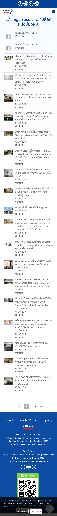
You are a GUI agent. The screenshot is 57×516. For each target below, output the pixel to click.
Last (40, 406)
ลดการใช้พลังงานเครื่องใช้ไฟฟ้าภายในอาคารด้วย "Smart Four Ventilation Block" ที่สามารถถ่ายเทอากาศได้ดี (33, 116)
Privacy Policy (33, 503)
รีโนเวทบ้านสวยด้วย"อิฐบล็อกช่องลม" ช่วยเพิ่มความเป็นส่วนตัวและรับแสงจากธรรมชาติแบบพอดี (34, 245)
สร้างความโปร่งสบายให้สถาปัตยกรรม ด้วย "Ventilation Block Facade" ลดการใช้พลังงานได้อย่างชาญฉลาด (33, 78)
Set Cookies (21, 511)
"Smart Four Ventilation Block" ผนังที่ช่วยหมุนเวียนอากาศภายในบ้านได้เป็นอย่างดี (33, 173)
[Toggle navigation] (53, 12)
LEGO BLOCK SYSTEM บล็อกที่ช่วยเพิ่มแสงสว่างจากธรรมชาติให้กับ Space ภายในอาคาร (33, 264)
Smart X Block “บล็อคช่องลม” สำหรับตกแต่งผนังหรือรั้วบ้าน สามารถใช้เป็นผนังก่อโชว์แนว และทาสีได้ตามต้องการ (34, 154)
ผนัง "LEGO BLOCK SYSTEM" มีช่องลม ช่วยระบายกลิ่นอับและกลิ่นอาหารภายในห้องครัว (33, 380)
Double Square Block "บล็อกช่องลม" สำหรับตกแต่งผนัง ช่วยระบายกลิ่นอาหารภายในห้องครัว (32, 361)
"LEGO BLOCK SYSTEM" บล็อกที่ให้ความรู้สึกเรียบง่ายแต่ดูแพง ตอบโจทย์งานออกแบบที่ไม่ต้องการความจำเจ (32, 283)
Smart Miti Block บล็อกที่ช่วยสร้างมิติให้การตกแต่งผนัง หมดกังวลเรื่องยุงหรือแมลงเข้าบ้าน (34, 135)
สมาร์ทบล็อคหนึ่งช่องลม (26, 33)
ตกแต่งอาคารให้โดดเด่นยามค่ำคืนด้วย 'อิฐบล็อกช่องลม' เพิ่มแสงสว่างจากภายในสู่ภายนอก (33, 191)
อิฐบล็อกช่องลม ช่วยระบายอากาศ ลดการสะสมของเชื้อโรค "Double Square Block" (33, 97)
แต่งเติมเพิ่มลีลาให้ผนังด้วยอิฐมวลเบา (32, 207)
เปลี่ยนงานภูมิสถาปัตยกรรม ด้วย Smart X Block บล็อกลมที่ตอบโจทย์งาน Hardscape (33, 59)
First (16, 406)
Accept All (36, 511)
